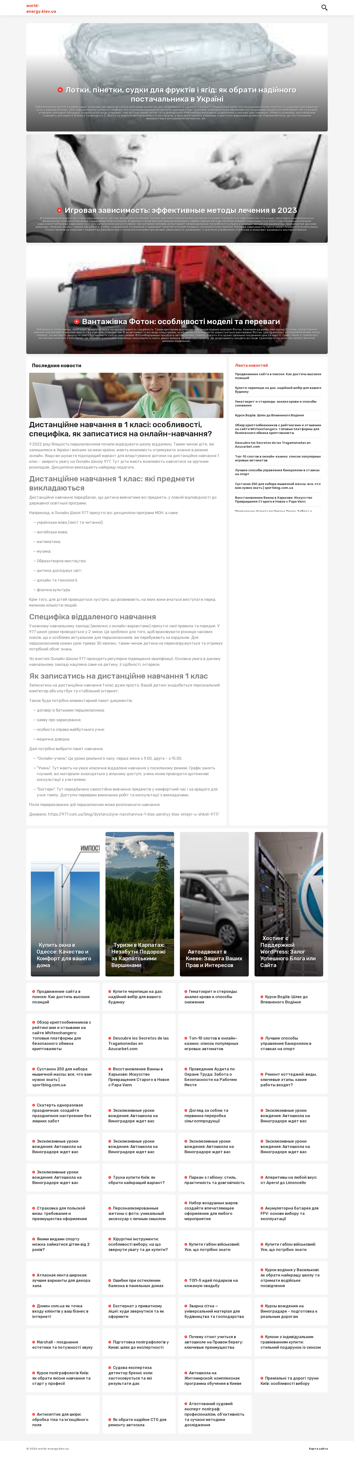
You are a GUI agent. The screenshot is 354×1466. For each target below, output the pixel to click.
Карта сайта (318, 1448)
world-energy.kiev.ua (41, 8)
